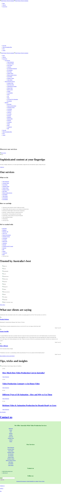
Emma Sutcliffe (4, 331)
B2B (3, 249)
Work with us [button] (2, 304)
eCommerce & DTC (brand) (7, 246)
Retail (3, 254)
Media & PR (4, 241)
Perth (11, 431)
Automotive (4, 243)
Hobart (10, 441)
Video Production (5, 181)
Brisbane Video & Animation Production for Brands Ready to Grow (29, 405)
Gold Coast (11, 436)
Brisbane (10, 433)
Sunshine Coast (11, 438)
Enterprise (4, 248)
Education (4, 244)
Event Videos (4, 184)
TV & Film (4, 239)
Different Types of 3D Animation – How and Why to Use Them (27, 394)
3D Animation (5, 199)
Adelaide (10, 435)
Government (4, 238)
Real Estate (4, 228)
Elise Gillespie (4, 346)
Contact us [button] (2, 167)
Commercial (4, 252)
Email (1, 478)
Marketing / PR (5, 231)
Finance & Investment (6, 235)
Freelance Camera (5, 189)
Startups (3, 251)
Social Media (4, 194)
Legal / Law (4, 233)
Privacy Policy (42, 481)
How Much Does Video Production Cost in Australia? (23, 373)
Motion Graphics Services (7, 192)
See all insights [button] (3, 412)
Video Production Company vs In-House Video (21, 384)
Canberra (11, 439)
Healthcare (4, 230)
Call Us (1, 488)
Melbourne (11, 428)
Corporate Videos (5, 183)
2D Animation (5, 197)
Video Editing (5, 196)
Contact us (6, 417)
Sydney (10, 430)
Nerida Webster (4, 319)
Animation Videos (5, 186)
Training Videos (5, 188)
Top (0, 491)
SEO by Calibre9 (35, 481)
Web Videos (4, 191)
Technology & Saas (6, 236)
